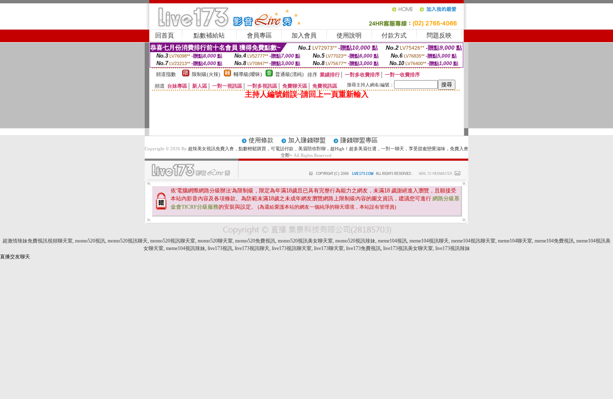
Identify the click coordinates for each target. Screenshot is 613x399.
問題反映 (439, 35)
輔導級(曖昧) (248, 74)
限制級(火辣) (206, 74)
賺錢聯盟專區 (359, 140)
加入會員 (304, 35)
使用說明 (349, 35)
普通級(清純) (289, 74)
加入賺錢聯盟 (307, 140)
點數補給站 (209, 35)
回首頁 (164, 35)
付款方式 (394, 35)
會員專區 (259, 35)
